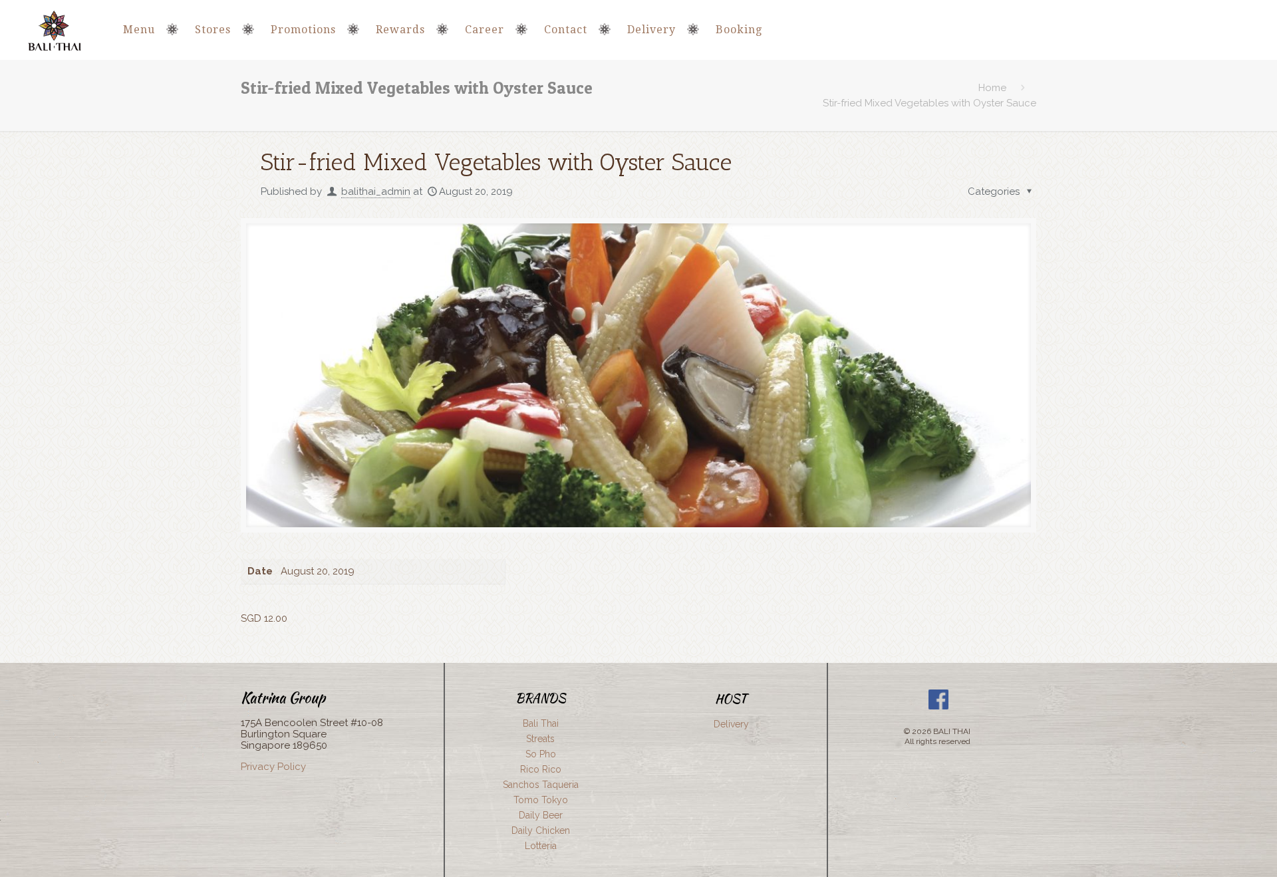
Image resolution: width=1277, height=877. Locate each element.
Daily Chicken (540, 830)
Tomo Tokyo (540, 800)
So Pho (540, 754)
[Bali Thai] (54, 30)
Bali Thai (541, 723)
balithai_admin (375, 191)
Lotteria (541, 845)
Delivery (731, 724)
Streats (540, 738)
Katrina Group (283, 697)
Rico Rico (540, 769)
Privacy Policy (273, 767)
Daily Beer (541, 815)
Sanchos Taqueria (541, 784)
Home (992, 88)
